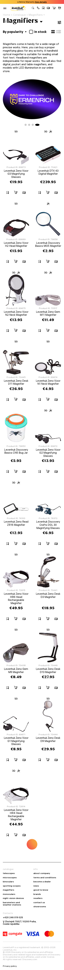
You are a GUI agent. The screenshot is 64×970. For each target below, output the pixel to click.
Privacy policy (10, 966)
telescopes (9, 873)
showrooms (39, 906)
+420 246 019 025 (13, 917)
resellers (37, 898)
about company (41, 873)
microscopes (10, 877)
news (36, 886)
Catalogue (19, 14)
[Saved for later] (43, 8)
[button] (38, 8)
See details (41, 2)
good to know (40, 890)
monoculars (9, 894)
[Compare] (48, 8)
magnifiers (8, 890)
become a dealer (42, 881)
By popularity (13, 32)
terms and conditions (44, 877)
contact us (39, 902)
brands (37, 894)
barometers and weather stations (12, 903)
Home (6, 14)
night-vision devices (13, 898)
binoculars (8, 881)
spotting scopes (12, 886)
